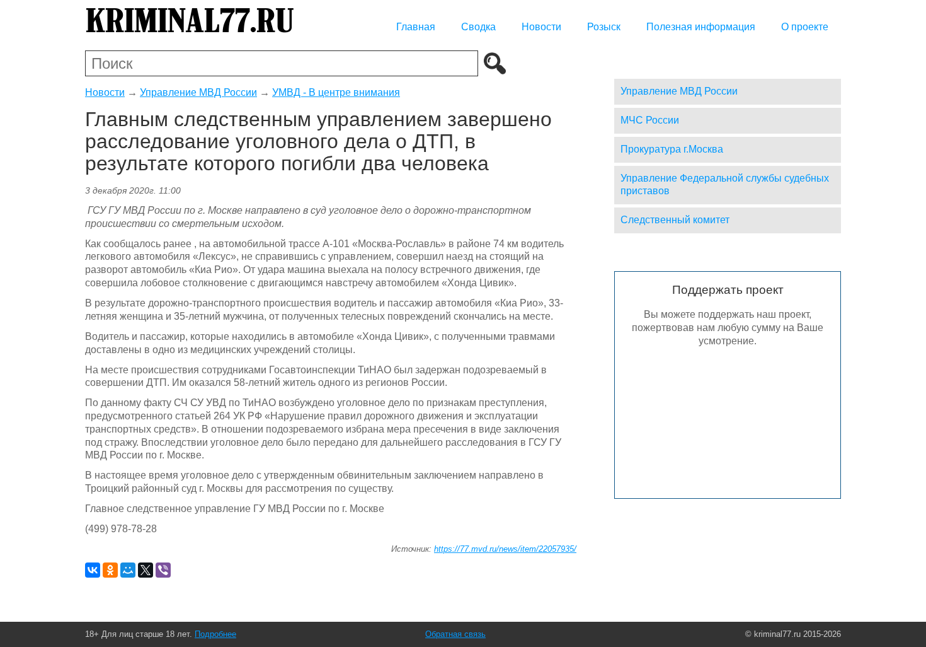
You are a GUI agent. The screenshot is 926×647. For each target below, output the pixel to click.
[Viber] (163, 570)
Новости (541, 26)
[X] (145, 570)
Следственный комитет (674, 219)
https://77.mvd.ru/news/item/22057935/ (505, 549)
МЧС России (649, 120)
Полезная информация (700, 26)
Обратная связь (455, 634)
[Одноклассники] (110, 570)
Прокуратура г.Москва (671, 149)
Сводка (478, 26)
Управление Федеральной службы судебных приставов (724, 185)
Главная (415, 26)
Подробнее (215, 634)
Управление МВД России (198, 92)
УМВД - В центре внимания (336, 92)
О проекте (804, 26)
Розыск (603, 26)
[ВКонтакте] (92, 570)
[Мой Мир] (127, 570)
